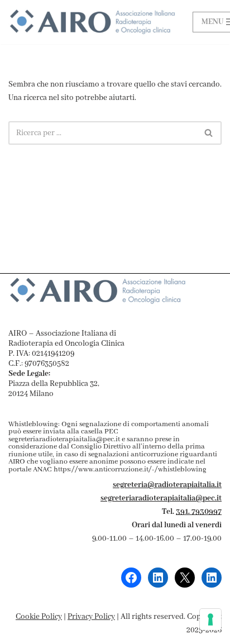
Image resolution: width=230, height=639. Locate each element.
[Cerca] (209, 133)
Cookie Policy (39, 617)
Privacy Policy (91, 617)
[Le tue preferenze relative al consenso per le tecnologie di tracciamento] (210, 619)
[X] (185, 578)
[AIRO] (92, 22)
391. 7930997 (199, 512)
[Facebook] (131, 578)
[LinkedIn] (158, 578)
